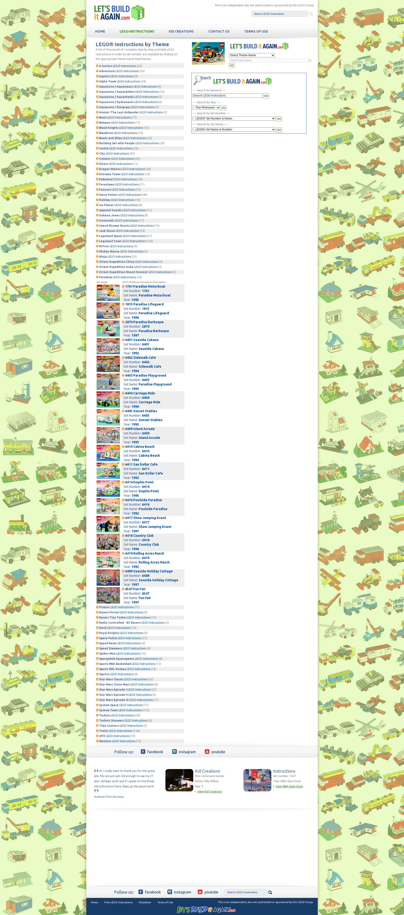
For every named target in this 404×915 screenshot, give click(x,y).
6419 (145, 558)
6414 (145, 487)
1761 (145, 291)
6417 (145, 522)
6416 (145, 504)
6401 (145, 344)
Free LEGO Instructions (118, 902)
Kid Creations (181, 31)
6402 (145, 362)
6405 (145, 415)
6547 (145, 593)
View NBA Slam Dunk (289, 786)
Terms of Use (165, 902)
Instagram (187, 752)
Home (94, 902)
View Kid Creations (210, 791)
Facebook (155, 752)
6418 (145, 540)
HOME (100, 31)
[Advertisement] (233, 170)
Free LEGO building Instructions (119, 12)
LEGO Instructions (137, 31)
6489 (145, 576)
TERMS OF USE (256, 31)
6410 (145, 451)
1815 (145, 309)
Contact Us (219, 31)
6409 (145, 433)
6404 (145, 398)
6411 (145, 469)
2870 (145, 326)
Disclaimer (145, 902)
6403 (145, 380)
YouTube (218, 752)
